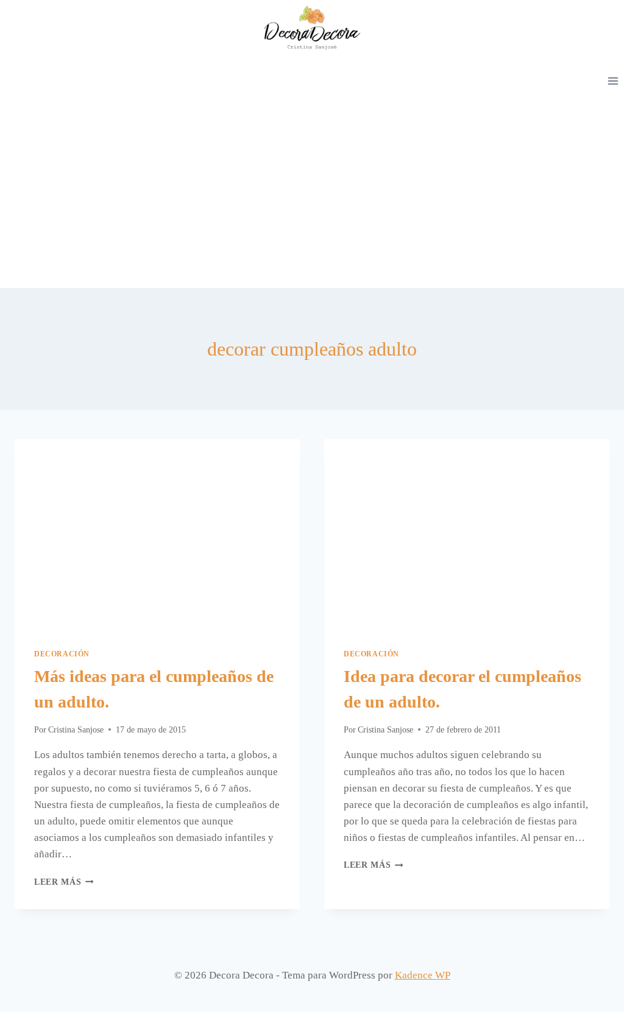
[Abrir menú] (612, 80)
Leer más (64, 882)
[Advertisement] (312, 196)
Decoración (62, 654)
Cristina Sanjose (76, 729)
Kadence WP (422, 975)
